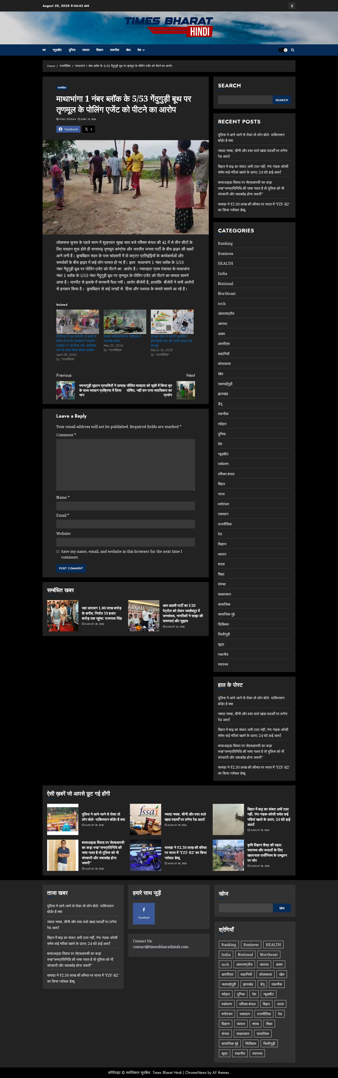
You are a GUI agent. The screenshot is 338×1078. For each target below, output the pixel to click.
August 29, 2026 (94, 825)
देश (139, 50)
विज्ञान (99, 50)
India (222, 273)
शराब (221, 564)
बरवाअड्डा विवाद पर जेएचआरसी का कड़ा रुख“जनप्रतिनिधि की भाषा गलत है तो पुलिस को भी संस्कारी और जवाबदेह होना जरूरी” (251, 188)
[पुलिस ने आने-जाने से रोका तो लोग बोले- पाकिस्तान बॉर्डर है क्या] (62, 819)
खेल (128, 50)
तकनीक (114, 50)
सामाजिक (224, 604)
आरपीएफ (224, 343)
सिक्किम (223, 624)
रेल (220, 533)
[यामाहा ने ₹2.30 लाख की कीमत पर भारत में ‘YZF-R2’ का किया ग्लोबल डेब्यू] (145, 855)
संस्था (222, 584)
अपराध (222, 323)
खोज (223, 894)
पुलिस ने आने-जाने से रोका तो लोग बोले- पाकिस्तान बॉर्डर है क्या (103, 817)
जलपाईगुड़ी (225, 383)
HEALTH (225, 263)
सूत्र (221, 644)
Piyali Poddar (67, 119)
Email (62, 515)
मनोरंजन (223, 504)
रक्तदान (223, 513)
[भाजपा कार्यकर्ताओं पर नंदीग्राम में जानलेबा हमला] (125, 322)
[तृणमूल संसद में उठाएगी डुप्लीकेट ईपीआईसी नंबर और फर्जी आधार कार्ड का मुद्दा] (172, 322)
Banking (225, 243)
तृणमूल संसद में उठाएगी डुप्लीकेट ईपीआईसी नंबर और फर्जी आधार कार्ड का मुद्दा (171, 341)
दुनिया (72, 50)
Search (229, 85)
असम (221, 333)
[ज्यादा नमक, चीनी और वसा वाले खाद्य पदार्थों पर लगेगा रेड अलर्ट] (145, 819)
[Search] (292, 50)
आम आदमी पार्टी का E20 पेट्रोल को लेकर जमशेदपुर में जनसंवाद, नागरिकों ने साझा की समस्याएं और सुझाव (183, 613)
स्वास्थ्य (223, 664)
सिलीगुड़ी (224, 634)
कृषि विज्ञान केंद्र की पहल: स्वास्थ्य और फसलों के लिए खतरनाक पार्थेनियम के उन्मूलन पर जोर (267, 852)
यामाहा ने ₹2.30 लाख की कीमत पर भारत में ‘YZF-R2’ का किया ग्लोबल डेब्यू (186, 852)
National (225, 283)
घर (44, 50)
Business (225, 253)
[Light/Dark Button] (282, 50)
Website (63, 533)
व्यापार (85, 50)
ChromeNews (195, 1072)
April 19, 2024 (88, 119)
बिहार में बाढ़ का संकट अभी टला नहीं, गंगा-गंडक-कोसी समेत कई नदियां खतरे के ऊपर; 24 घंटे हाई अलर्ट (253, 169)
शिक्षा (221, 574)
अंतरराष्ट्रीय (226, 313)
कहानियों (223, 353)
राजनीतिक (62, 87)
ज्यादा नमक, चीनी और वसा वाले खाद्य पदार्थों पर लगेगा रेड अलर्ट (185, 817)
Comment (66, 434)
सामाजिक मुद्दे (226, 614)
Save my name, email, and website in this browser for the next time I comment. (121, 554)
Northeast (227, 293)
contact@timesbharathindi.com (160, 946)
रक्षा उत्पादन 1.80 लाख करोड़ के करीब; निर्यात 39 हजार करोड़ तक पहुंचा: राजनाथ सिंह (102, 613)
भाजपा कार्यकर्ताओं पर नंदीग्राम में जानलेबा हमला (122, 338)
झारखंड (223, 393)
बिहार (221, 483)
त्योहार (222, 423)
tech (222, 303)
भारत (221, 493)
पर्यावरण (223, 463)
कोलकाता (224, 363)
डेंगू (220, 403)
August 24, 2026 (175, 626)
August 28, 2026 (94, 624)
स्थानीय (223, 654)
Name (63, 497)
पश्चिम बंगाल (226, 473)
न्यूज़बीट (57, 50)
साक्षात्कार (224, 594)
